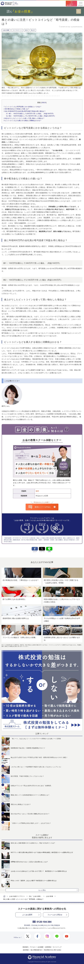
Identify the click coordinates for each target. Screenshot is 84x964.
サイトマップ (57, 947)
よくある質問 (27, 915)
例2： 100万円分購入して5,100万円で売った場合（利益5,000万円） (31, 116)
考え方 (33, 30)
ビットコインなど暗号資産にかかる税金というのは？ (22, 107)
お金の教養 (6, 30)
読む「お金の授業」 (35, 896)
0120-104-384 (44, 921)
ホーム (4, 896)
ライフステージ (17, 30)
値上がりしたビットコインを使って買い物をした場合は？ (24, 118)
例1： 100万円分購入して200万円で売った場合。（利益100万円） (30, 113)
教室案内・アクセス (29, 947)
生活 (26, 30)
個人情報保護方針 (36, 950)
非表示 (44, 102)
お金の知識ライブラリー (17, 896)
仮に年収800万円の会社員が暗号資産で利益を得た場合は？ (25, 111)
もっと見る (42, 890)
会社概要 (40, 947)
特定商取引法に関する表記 (52, 950)
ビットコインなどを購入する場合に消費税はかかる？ (22, 120)
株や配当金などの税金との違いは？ (16, 109)
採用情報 (48, 947)
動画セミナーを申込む (43, 507)
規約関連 (26, 950)
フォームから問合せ (55, 915)
